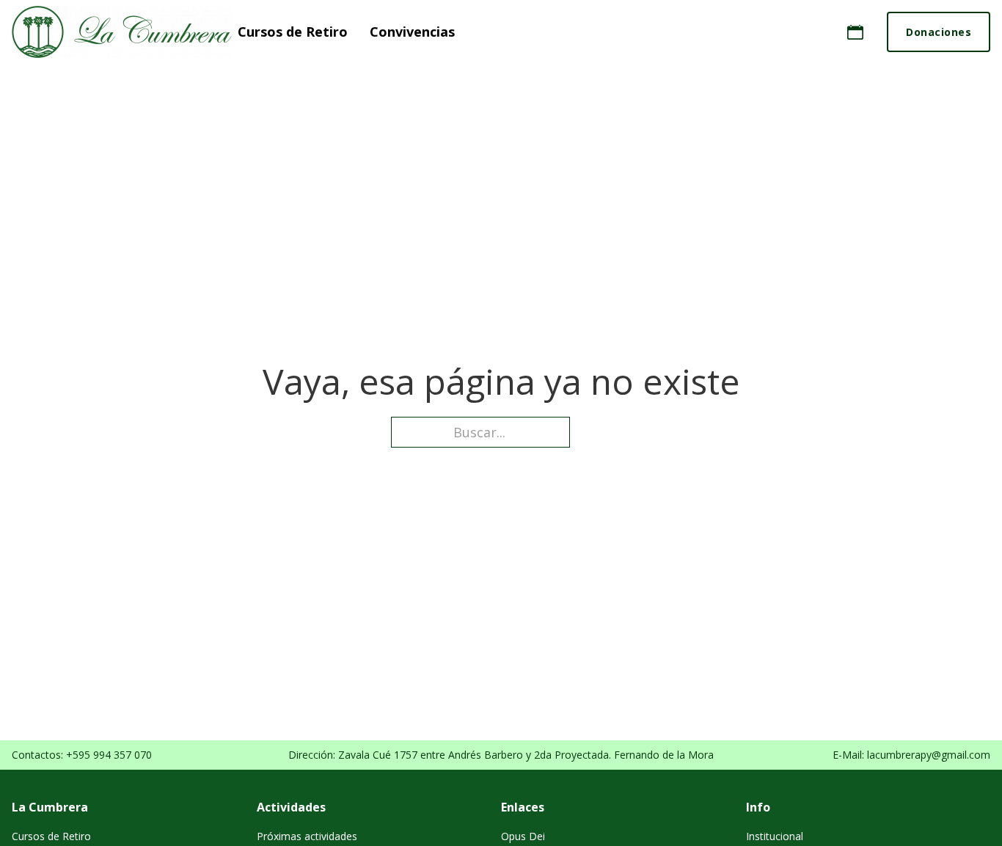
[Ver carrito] (855, 32)
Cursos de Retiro (293, 31)
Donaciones (938, 32)
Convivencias (412, 31)
